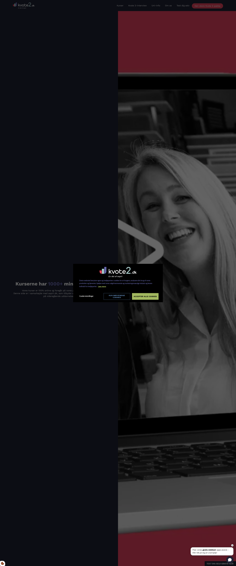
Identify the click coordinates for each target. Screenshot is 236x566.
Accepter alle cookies (145, 296)
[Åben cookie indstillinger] (2, 563)
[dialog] (118, 283)
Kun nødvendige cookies (117, 296)
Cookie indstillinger (86, 296)
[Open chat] (230, 560)
